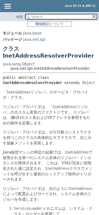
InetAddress (77, 152)
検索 (19, 17)
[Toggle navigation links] (7, 6)
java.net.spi (34, 39)
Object (88, 82)
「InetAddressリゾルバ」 (26, 92)
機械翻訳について (49, 24)
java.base (32, 33)
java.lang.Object (18, 64)
